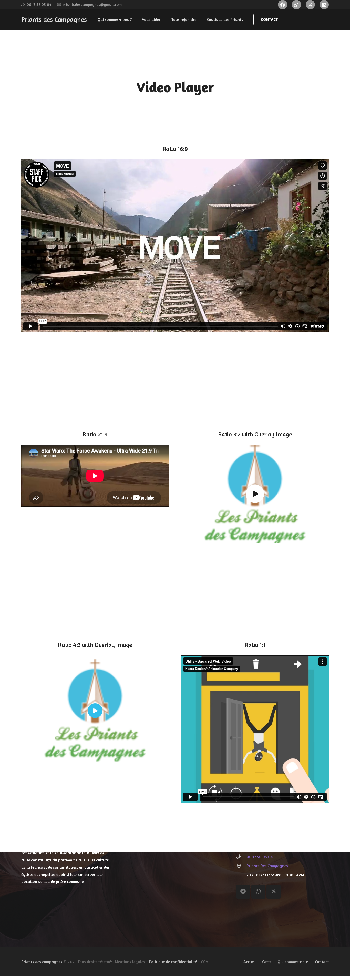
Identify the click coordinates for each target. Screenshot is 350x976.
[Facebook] (282, 4)
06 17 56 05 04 (259, 856)
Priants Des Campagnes (267, 865)
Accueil (249, 961)
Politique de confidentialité (173, 961)
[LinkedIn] (324, 4)
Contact (322, 961)
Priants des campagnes (41, 961)
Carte (266, 961)
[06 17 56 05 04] (241, 856)
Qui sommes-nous (293, 961)
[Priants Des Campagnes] (241, 866)
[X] (310, 4)
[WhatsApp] (296, 4)
